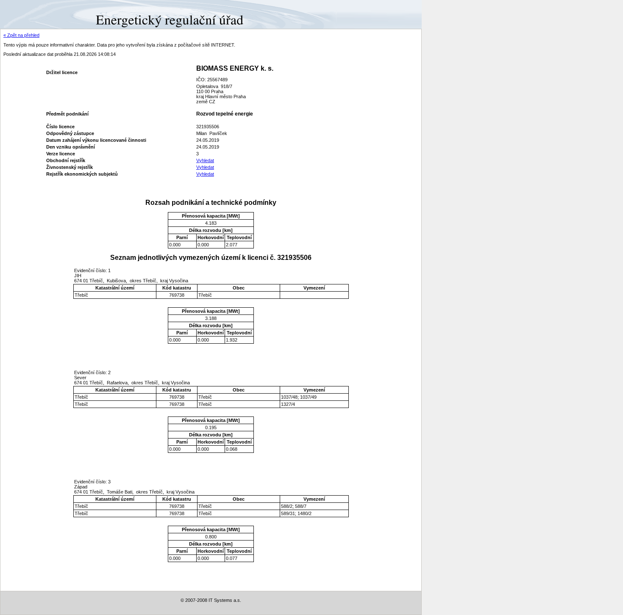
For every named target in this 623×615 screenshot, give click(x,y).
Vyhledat (205, 160)
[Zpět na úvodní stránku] (30, 14)
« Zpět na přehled (21, 35)
